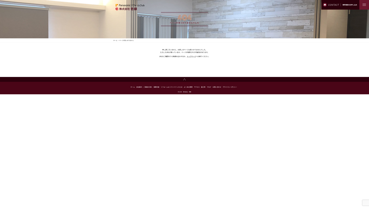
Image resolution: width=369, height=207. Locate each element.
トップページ (191, 56)
